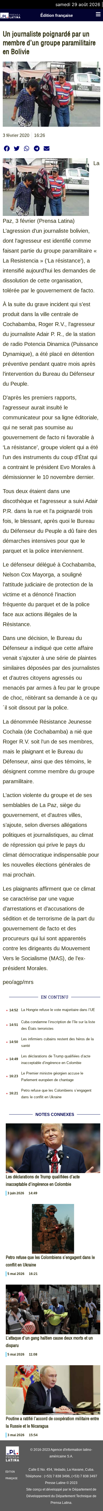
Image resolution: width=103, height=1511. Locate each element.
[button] (7, 148)
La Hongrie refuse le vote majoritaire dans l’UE (58, 1010)
